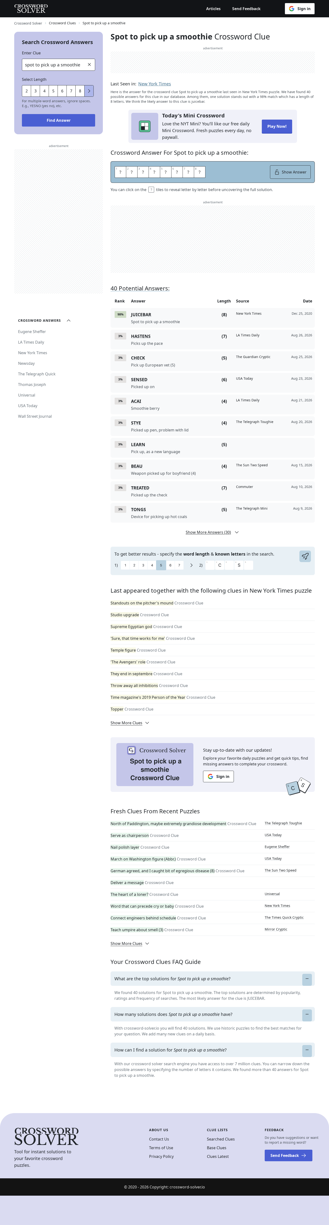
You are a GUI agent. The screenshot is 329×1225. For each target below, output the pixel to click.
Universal (272, 893)
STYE (136, 423)
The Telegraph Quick (37, 374)
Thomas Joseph (32, 384)
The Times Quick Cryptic (284, 917)
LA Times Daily (31, 342)
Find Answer (59, 120)
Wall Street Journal (35, 416)
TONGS (138, 509)
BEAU (137, 466)
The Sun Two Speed (280, 870)
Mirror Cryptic (276, 929)
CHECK (138, 358)
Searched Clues (221, 1139)
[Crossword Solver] (31, 8)
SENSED (139, 379)
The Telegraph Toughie (283, 823)
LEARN (138, 444)
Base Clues (216, 1147)
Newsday (26, 363)
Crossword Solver (28, 23)
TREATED (140, 488)
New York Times (154, 84)
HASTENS (141, 336)
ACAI (136, 401)
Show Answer (294, 172)
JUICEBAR (141, 314)
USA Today (273, 835)
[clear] (89, 64)
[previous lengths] (89, 90)
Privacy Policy (161, 1156)
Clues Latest (218, 1156)
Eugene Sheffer (277, 846)
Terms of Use (161, 1147)
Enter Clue (31, 53)
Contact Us (159, 1139)
